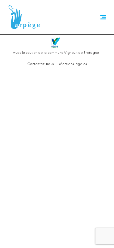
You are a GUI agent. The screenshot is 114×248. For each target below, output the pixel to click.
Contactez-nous (40, 64)
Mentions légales (73, 64)
